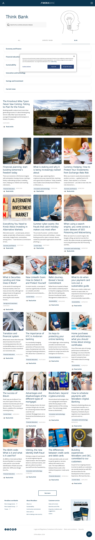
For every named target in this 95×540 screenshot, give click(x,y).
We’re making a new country (34, 514)
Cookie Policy (54, 61)
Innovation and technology (15, 73)
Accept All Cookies (67, 66)
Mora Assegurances (9, 504)
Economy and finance (13, 49)
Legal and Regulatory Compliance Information (48, 529)
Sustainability (30, 506)
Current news (11, 89)
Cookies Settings (26, 66)
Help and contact (53, 504)
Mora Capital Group (9, 506)
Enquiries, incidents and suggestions (55, 510)
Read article (9, 127)
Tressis (6, 509)
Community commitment (34, 509)
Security (81, 529)
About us (29, 504)
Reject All (53, 66)
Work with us (30, 512)
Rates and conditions (70, 529)
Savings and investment (14, 81)
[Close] (74, 56)
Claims (50, 514)
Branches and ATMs (54, 506)
